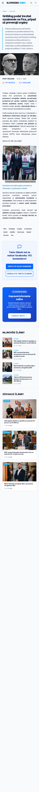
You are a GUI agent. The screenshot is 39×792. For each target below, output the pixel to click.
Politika (12, 11)
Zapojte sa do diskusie (19, 266)
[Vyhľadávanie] (31, 3)
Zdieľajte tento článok (19, 274)
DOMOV (4, 11)
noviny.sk (10, 113)
